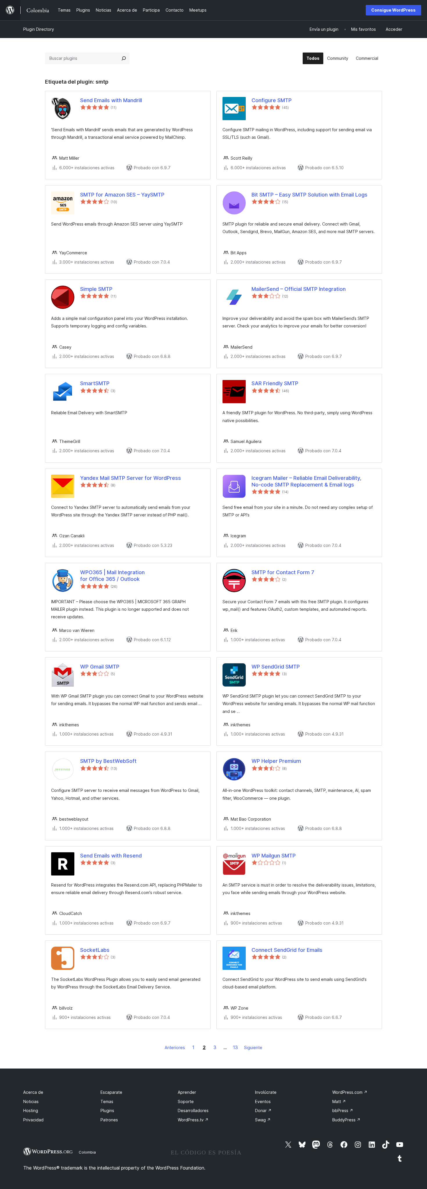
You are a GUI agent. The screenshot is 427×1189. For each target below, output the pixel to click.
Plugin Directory (38, 29)
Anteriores (175, 1047)
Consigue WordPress (393, 10)
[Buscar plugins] (124, 58)
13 (235, 1047)
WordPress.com (349, 1092)
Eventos (263, 1101)
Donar (263, 1110)
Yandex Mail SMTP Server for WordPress (130, 478)
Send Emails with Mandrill (111, 100)
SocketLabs (95, 950)
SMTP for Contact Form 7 (283, 572)
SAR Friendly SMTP (275, 383)
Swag (263, 1119)
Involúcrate (266, 1092)
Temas (107, 1101)
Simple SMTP (96, 289)
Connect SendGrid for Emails (287, 950)
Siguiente (253, 1047)
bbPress (342, 1110)
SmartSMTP (95, 383)
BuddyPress (346, 1119)
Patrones (109, 1119)
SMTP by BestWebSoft (108, 761)
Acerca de (33, 1092)
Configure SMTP (272, 100)
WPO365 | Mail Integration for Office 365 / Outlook (112, 575)
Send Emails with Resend (111, 856)
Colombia (87, 1152)
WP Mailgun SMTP (274, 856)
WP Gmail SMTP (99, 667)
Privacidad (33, 1119)
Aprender (187, 1092)
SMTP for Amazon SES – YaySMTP (122, 195)
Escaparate (111, 1092)
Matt (339, 1101)
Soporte (186, 1101)
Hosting (30, 1110)
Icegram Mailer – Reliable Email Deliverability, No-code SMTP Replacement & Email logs (306, 481)
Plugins (107, 1110)
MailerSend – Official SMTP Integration (299, 289)
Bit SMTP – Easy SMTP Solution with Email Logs (309, 195)
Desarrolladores (193, 1110)
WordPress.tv (193, 1119)
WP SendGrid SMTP (276, 667)
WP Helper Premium (276, 761)
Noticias (31, 1101)
